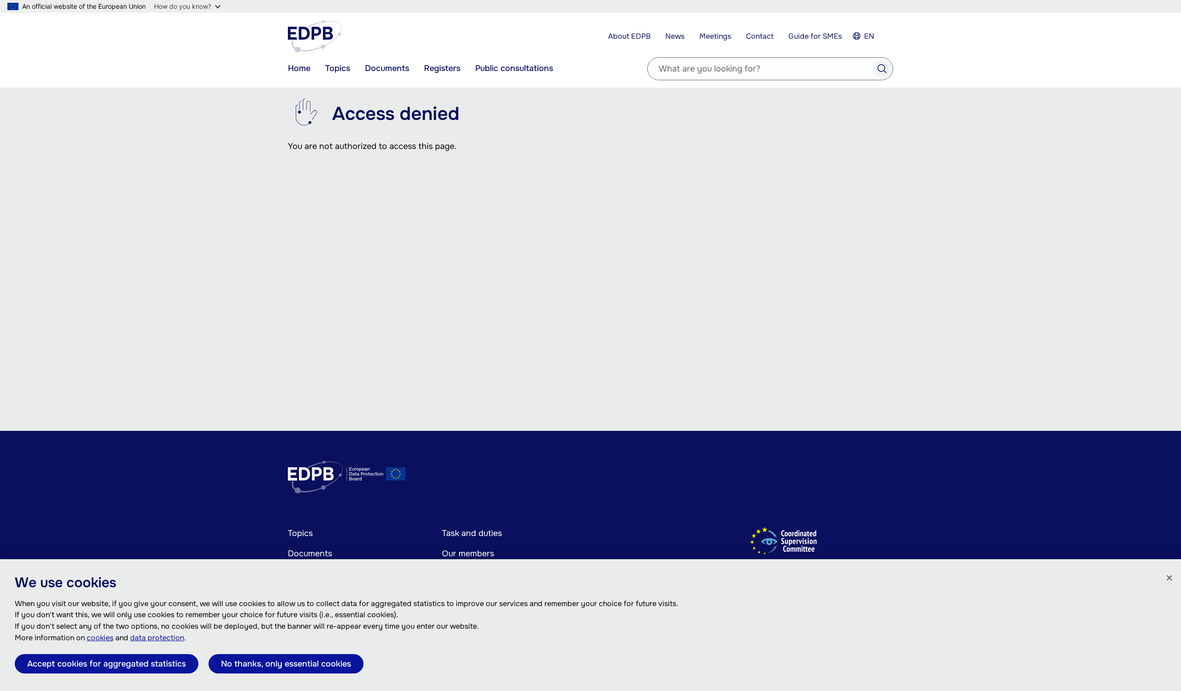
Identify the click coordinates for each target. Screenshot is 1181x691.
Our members (468, 553)
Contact (760, 36)
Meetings (715, 36)
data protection (157, 638)
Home (299, 68)
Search (882, 69)
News (675, 36)
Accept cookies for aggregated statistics (106, 664)
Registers (442, 68)
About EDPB (629, 36)
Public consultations (514, 68)
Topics (337, 68)
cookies (100, 638)
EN (869, 36)
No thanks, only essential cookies (286, 664)
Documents (387, 68)
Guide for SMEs (815, 36)
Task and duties (472, 533)
